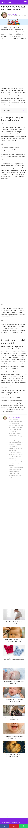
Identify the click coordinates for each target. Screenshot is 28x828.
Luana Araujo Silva (12, 14)
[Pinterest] (14, 826)
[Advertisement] (12, 63)
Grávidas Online (7, 2)
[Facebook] (4, 826)
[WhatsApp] (23, 826)
